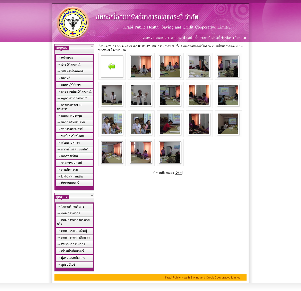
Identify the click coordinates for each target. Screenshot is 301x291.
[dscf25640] (170, 161)
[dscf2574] (199, 133)
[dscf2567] (141, 104)
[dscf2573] (170, 133)
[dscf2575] (228, 133)
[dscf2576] (112, 161)
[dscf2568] (170, 104)
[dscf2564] (228, 75)
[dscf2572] (141, 133)
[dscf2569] (199, 104)
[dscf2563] (199, 75)
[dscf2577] (141, 161)
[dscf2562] (170, 75)
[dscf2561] (141, 75)
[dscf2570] (228, 104)
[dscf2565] (112, 104)
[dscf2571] (112, 133)
